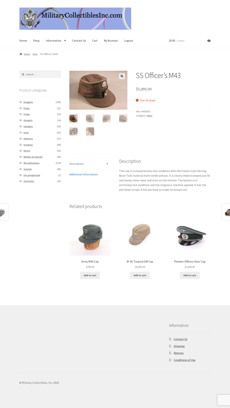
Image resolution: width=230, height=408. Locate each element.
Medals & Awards (33, 156)
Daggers (28, 102)
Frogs (27, 114)
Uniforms (29, 181)
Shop (36, 40)
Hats (35, 54)
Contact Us (79, 40)
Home (23, 40)
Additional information (83, 174)
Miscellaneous (32, 163)
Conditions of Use (185, 360)
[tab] (90, 164)
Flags (27, 108)
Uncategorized (32, 175)
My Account (111, 40)
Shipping (179, 346)
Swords (28, 169)
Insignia (28, 144)
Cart (95, 40)
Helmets (28, 138)
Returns (179, 353)
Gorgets (28, 120)
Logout (128, 40)
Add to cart (90, 275)
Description (76, 163)
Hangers (28, 126)
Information (53, 40)
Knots (27, 150)
